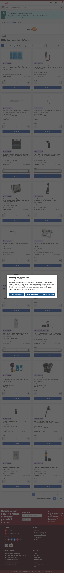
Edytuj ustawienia (32, 294)
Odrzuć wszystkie (16, 294)
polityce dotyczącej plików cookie (25, 289)
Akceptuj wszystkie (48, 294)
